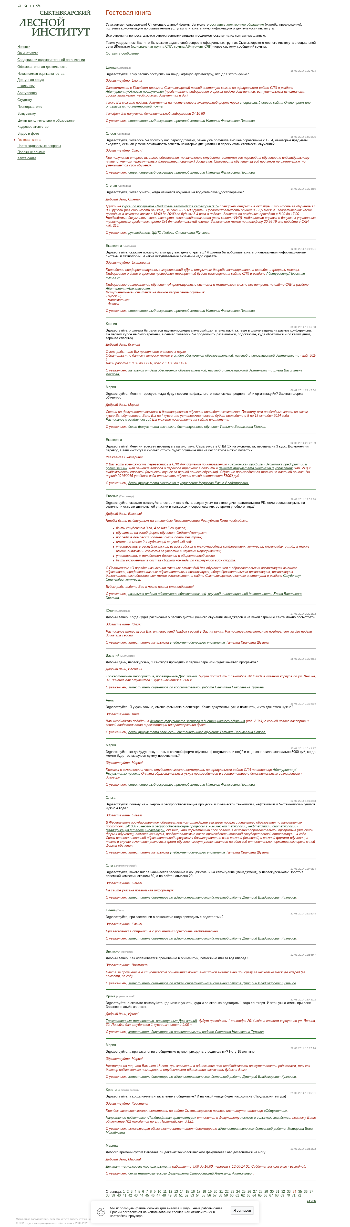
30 (272, 1191)
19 (210, 1191)
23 (232, 1191)
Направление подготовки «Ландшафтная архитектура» (151, 1117)
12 (170, 1191)
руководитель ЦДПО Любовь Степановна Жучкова (168, 232)
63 (248, 1195)
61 (237, 1195)
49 (169, 1195)
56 (209, 1195)
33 (289, 1191)
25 (243, 1191)
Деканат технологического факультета (138, 1166)
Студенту (24, 100)
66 (265, 1195)
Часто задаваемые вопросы (39, 146)
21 (221, 1191)
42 (130, 1195)
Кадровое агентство (32, 127)
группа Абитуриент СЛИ (192, 46)
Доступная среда (30, 80)
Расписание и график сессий (128, 419)
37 (311, 1191)
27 (255, 1191)
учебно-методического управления (197, 642)
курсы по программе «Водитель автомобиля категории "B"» (170, 206)
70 (288, 1195)
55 (203, 1195)
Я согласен (242, 1210)
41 (124, 1195)
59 (226, 1195)
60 (231, 1195)
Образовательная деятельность (42, 67)
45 (147, 1195)
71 (293, 1195)
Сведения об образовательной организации (51, 60)
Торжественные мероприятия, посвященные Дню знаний (151, 676)
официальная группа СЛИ (152, 46)
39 (113, 1195)
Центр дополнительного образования (46, 120)
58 (220, 1195)
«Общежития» (275, 1111)
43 (136, 1195)
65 (260, 1195)
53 (192, 1195)
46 (153, 1195)
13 (176, 1191)
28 (260, 1191)
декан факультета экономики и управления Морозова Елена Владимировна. (188, 483)
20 (215, 1191)
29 (266, 1191)
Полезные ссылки (31, 152)
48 (164, 1195)
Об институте (27, 53)
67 (271, 1195)
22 (227, 1191)
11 (165, 1191)
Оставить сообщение (122, 53)
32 (283, 1191)
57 (215, 1195)
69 (282, 1195)
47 (158, 1195)
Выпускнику (26, 113)
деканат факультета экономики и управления (256, 468)
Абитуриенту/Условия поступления (135, 91)
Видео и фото (28, 133)
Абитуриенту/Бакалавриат (128, 288)
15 (187, 1191)
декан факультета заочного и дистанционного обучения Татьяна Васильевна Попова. (197, 427)
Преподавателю (29, 107)
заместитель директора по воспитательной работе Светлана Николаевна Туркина (196, 687)
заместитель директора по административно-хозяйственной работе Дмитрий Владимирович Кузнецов (212, 897)
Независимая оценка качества (40, 74)
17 (198, 1191)
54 (198, 1195)
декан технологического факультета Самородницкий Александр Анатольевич (190, 1173)
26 (249, 1191)
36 (305, 1191)
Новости (23, 47)
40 (119, 1195)
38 (107, 1195)
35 (300, 1191)
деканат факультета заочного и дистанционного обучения (197, 721)
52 (186, 1195)
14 (181, 1191)
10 (159, 1191)
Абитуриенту (27, 93)
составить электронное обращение (237, 24)
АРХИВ (311, 1201)
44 (141, 1195)
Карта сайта (26, 158)
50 (175, 1195)
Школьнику (26, 86)
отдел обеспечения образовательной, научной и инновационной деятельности (236, 355)
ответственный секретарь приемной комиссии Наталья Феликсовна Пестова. (192, 121)
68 (277, 1195)
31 (277, 1191)
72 (299, 1195)
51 (181, 1195)
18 (204, 1191)
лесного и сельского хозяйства (265, 1117)
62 (243, 1195)
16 (193, 1191)
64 (254, 1195)
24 (238, 1191)
